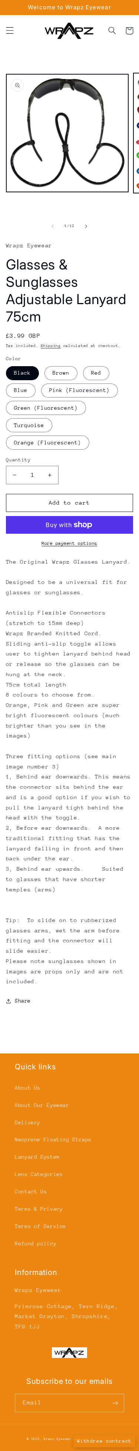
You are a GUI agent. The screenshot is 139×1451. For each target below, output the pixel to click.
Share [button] (23, 1001)
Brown (61, 373)
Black (22, 373)
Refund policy (35, 1244)
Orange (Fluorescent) (47, 443)
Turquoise (29, 425)
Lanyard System (37, 1157)
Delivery (27, 1122)
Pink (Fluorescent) (79, 390)
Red (96, 373)
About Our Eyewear (42, 1105)
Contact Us (31, 1191)
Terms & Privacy (39, 1209)
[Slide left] (52, 226)
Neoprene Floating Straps (53, 1139)
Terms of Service (40, 1226)
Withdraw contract (104, 1441)
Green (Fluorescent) (46, 408)
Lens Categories (39, 1174)
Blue (20, 390)
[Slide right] (86, 226)
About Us (27, 1088)
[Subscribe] (115, 1403)
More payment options (69, 543)
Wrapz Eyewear (58, 1439)
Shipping (51, 346)
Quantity (18, 460)
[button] (9, 30)
